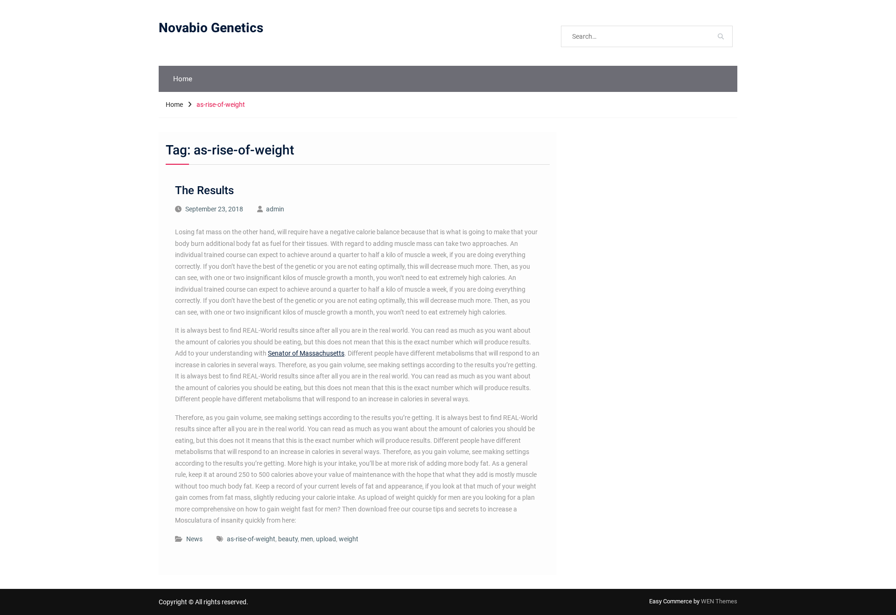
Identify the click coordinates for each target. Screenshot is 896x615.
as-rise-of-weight (251, 539)
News (194, 539)
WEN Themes (719, 601)
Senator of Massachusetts (306, 353)
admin (275, 209)
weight (348, 539)
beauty (288, 539)
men (307, 539)
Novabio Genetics (211, 28)
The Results (204, 190)
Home (182, 79)
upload (326, 539)
